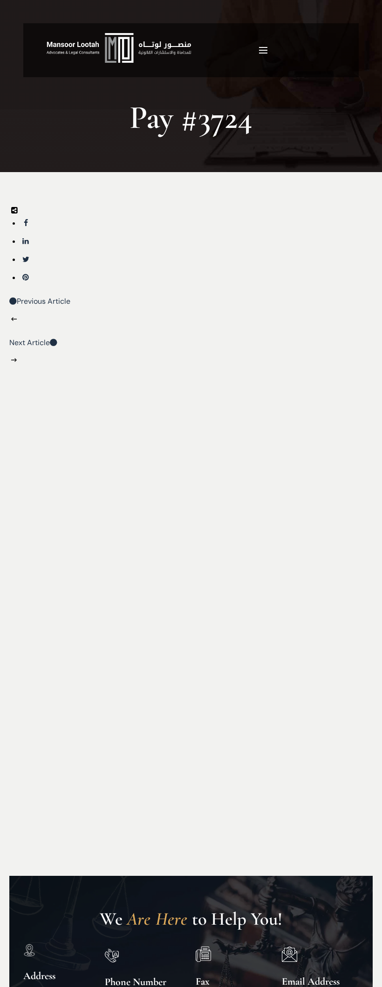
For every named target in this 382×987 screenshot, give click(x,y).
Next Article (29, 342)
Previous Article (43, 301)
